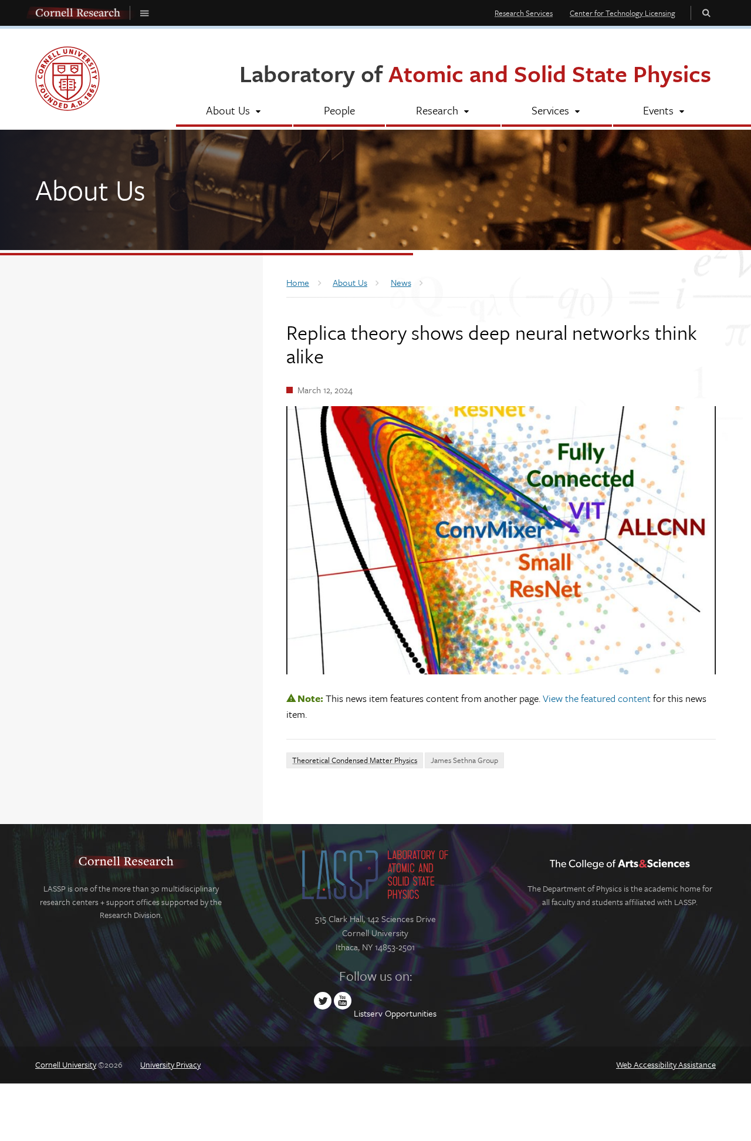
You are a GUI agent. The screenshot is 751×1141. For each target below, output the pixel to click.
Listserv (368, 1013)
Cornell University (65, 1064)
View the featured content (597, 698)
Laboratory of (475, 73)
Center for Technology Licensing (622, 13)
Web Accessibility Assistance (666, 1064)
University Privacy (170, 1064)
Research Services (524, 13)
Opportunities (411, 1013)
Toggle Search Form (706, 13)
